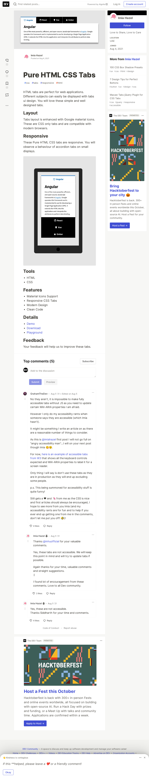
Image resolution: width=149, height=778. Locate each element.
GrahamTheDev (39, 393)
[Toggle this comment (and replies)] (25, 399)
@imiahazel (49, 439)
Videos (51, 753)
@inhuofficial (51, 541)
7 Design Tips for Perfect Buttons (123, 83)
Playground (34, 332)
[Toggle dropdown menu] (93, 392)
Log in (116, 4)
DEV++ (42, 753)
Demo (31, 323)
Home (15, 753)
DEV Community (30, 749)
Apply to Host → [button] (35, 723)
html (59, 82)
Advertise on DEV (101, 753)
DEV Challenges (28, 753)
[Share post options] (7, 105)
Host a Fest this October (49, 691)
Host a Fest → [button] (119, 225)
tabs (35, 82)
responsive (47, 82)
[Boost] (7, 95)
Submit (35, 382)
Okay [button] (8, 772)
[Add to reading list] (7, 85)
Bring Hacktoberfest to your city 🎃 (124, 190)
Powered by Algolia (96, 4)
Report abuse (70, 628)
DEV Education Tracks (68, 753)
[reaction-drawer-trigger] (7, 61)
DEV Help (86, 753)
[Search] (15, 4)
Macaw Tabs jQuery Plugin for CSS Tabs (126, 99)
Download (33, 328)
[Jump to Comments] (7, 73)
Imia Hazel (36, 55)
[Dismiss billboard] (145, 757)
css (27, 82)
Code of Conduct (51, 628)
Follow (127, 25)
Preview (50, 382)
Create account (134, 4)
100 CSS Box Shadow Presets (126, 69)
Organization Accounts (123, 753)
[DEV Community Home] (6, 4)
